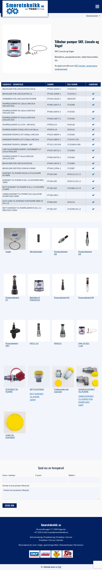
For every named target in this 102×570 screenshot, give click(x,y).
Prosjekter (43, 540)
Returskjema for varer (28, 545)
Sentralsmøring (36, 537)
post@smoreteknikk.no (58, 532)
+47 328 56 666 (40, 532)
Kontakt (59, 540)
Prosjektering (49, 537)
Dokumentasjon (66, 545)
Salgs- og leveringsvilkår (48, 545)
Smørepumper (92, 16)
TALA (59, 566)
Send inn (9, 505)
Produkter (60, 537)
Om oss (52, 540)
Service (69, 537)
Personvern (78, 545)
